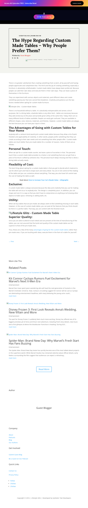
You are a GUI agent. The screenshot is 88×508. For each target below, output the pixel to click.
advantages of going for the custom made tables (51, 230)
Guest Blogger (25, 55)
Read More (44, 369)
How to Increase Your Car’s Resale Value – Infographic (48, 180)
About (11, 435)
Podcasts (12, 437)
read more (12, 296)
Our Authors (13, 443)
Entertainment (14, 285)
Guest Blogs (24, 35)
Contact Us (13, 471)
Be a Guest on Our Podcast (18, 459)
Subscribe (77, 3)
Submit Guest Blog (15, 455)
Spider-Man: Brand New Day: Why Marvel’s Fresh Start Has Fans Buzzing (44, 342)
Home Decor (36, 35)
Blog (10, 440)
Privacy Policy (13, 475)
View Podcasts (44, 17)
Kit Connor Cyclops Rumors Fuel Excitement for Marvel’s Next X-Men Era (39, 279)
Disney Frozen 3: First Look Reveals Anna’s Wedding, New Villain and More (43, 311)
